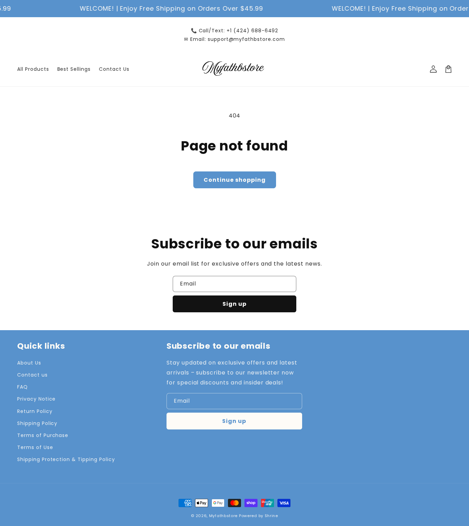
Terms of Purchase (42, 435)
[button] (448, 69)
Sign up (234, 304)
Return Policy (34, 411)
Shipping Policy (37, 423)
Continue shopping (235, 180)
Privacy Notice (36, 398)
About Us (29, 362)
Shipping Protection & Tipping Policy (66, 459)
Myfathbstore (223, 515)
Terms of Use (35, 447)
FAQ (22, 386)
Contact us (32, 374)
